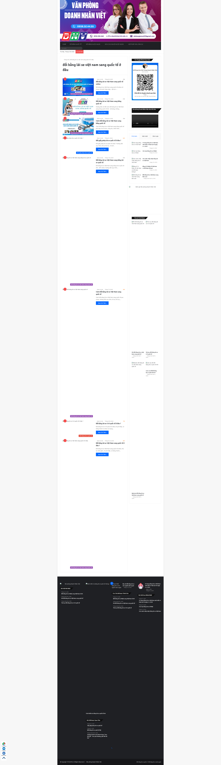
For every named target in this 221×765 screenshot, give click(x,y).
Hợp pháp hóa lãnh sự (135, 44)
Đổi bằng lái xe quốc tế (142, 762)
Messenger (3, 755)
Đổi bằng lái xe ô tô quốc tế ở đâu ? (108, 423)
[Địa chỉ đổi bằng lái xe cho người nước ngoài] (116, 586)
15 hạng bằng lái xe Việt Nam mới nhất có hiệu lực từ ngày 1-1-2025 (150, 144)
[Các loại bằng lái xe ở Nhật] (136, 153)
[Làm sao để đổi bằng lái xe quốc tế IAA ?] (152, 365)
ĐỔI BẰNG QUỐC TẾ (75, 44)
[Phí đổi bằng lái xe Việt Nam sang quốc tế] (138, 286)
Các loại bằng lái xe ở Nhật (150, 151)
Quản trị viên (100, 79)
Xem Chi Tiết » (102, 93)
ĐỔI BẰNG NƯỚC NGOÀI (93, 44)
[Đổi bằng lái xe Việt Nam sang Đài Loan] (136, 177)
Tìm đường (4, 746)
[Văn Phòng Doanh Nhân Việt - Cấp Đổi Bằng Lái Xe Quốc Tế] (110, 21)
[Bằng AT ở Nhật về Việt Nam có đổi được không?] (136, 169)
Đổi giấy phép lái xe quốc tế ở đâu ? (108, 140)
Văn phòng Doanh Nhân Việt (94, 762)
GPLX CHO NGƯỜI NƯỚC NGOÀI (114, 44)
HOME (64, 44)
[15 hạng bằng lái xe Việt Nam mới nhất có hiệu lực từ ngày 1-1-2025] (136, 145)
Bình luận (155, 136)
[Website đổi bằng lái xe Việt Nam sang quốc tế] (138, 427)
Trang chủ (66, 59)
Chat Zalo (4, 750)
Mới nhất (145, 136)
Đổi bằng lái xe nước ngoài (154, 762)
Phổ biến (134, 136)
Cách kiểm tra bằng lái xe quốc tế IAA (96, 713)
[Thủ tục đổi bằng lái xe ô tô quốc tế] (152, 286)
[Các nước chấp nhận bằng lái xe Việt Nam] (136, 161)
